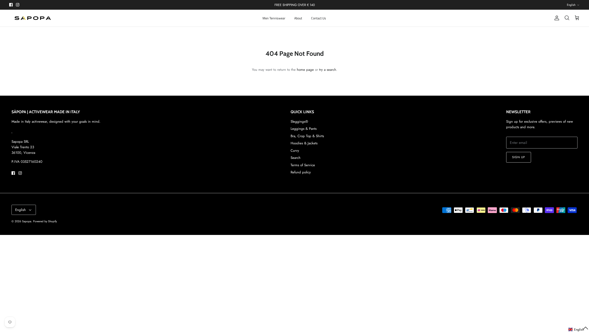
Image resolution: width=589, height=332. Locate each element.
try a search (327, 69)
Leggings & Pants (304, 128)
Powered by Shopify (45, 221)
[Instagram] (17, 4)
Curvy (295, 150)
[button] (578, 329)
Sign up (518, 157)
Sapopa (26, 221)
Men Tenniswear (274, 18)
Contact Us (318, 18)
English (571, 5)
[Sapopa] (32, 18)
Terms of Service (303, 165)
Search (295, 157)
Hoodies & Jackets (304, 143)
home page (305, 69)
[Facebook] (11, 4)
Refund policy (301, 172)
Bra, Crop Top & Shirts (307, 136)
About (298, 18)
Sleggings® (299, 121)
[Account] (556, 18)
